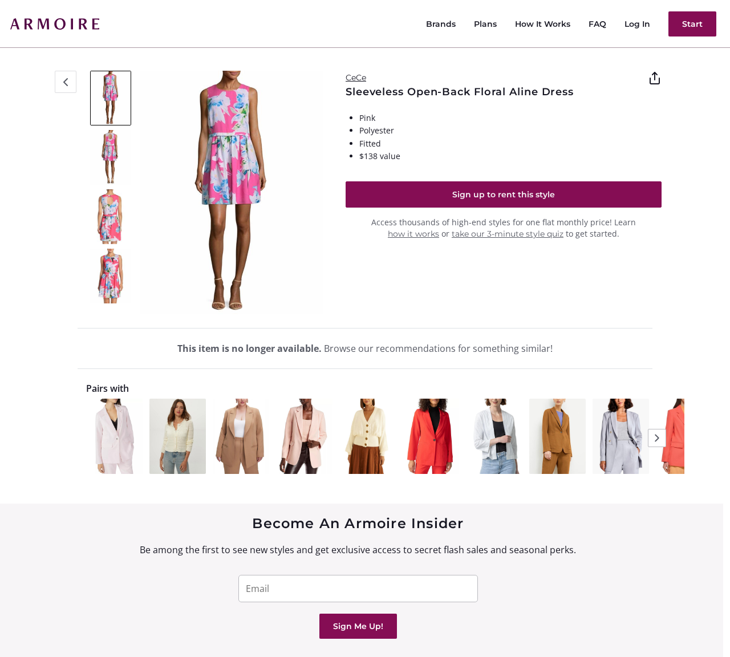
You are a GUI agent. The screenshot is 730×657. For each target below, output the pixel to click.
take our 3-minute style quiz (507, 234)
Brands (441, 24)
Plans (485, 24)
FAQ (597, 24)
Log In (637, 24)
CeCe (356, 77)
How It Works (542, 24)
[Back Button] (65, 82)
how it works (413, 234)
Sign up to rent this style (503, 194)
